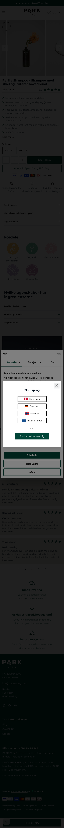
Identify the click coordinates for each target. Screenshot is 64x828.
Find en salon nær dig (32, 436)
